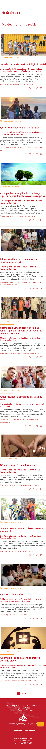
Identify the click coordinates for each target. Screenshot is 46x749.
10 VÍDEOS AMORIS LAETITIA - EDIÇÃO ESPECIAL (18, 84)
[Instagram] (11, 13)
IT (41, 18)
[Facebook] (3, 13)
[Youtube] (14, 13)
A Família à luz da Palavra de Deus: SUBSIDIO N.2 (19, 681)
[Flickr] (18, 13)
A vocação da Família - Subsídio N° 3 (14, 615)
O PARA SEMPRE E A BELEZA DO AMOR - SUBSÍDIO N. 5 (21, 485)
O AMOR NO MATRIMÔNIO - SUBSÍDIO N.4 (17, 551)
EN (33, 18)
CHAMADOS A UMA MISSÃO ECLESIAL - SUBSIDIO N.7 (20, 354)
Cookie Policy (16, 730)
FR (36, 18)
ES (38, 18)
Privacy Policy (29, 730)
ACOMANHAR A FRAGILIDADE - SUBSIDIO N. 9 (18, 216)
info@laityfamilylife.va (23, 738)
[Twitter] (7, 13)
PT (43, 18)
